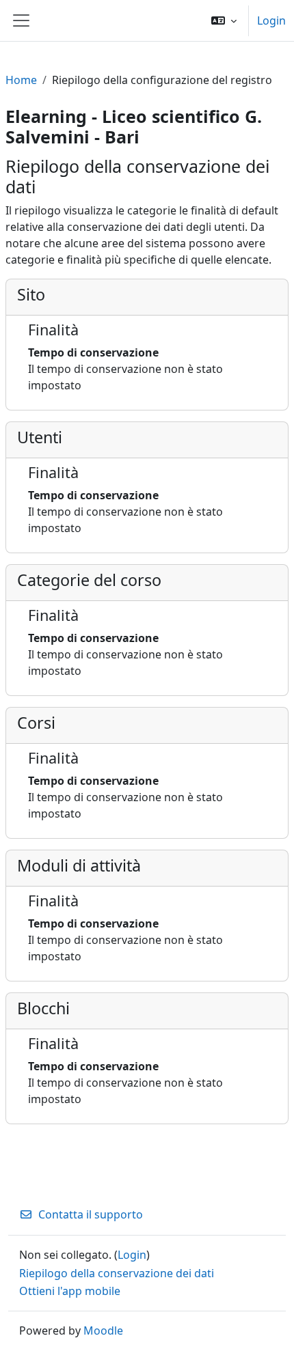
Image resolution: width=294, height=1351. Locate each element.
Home (21, 79)
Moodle (103, 1330)
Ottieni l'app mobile (69, 1290)
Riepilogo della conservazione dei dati (116, 1273)
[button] (223, 20)
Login (271, 20)
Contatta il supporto (90, 1214)
